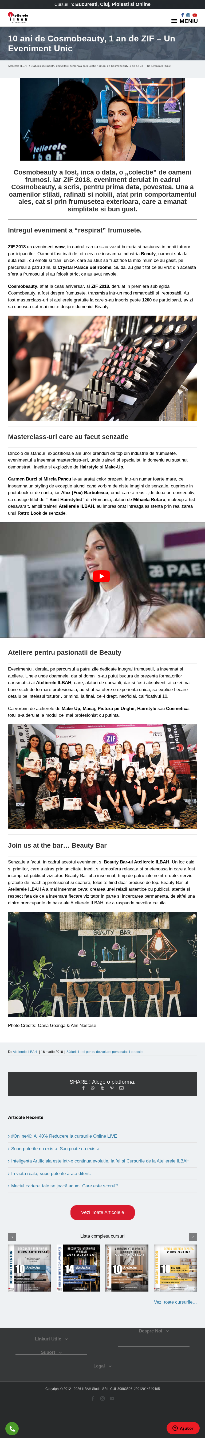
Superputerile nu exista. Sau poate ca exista (55, 1148)
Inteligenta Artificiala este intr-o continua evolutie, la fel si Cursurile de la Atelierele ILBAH (100, 1161)
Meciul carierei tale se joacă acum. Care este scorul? (64, 1185)
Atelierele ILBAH (18, 65)
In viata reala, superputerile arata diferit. (51, 1173)
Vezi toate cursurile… (175, 1302)
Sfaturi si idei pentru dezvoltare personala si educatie (63, 65)
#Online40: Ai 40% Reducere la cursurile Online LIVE (64, 1136)
